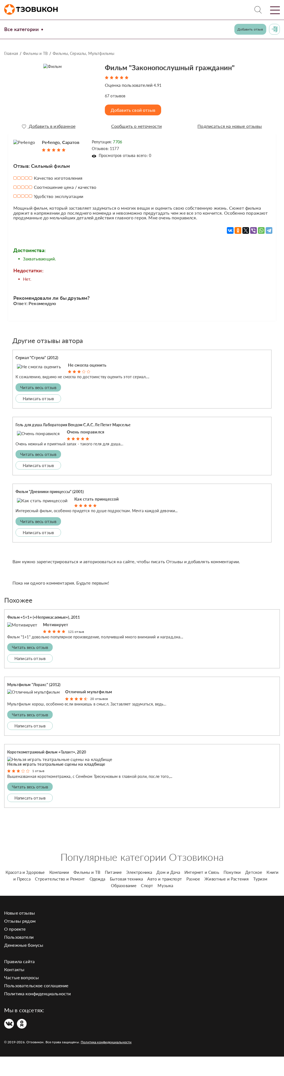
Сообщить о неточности (136, 126)
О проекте (15, 929)
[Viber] (253, 230)
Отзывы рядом (20, 920)
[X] (245, 230)
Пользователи (19, 937)
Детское (253, 872)
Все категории (21, 29)
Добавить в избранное (51, 126)
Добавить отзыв (250, 29)
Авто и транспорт (164, 878)
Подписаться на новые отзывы (229, 126)
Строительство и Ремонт (60, 878)
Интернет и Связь (201, 872)
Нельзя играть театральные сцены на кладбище (56, 764)
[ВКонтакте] (230, 230)
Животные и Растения (226, 878)
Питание (113, 872)
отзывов (115, 95)
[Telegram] (269, 230)
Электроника (139, 872)
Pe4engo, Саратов (60, 142)
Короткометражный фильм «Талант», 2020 (46, 752)
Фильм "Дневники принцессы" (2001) (50, 491)
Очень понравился (86, 431)
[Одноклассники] (238, 230)
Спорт (147, 885)
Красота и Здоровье (25, 872)
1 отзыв (38, 771)
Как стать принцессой (96, 498)
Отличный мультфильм (88, 691)
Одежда (97, 878)
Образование (124, 885)
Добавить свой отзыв (133, 110)
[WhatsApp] (261, 230)
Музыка (165, 885)
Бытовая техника (126, 878)
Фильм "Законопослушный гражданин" (170, 67)
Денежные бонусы (23, 945)
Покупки (232, 872)
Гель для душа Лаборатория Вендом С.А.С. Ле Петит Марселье (73, 424)
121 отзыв (76, 631)
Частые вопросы (21, 977)
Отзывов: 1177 (105, 148)
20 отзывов (99, 699)
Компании (59, 872)
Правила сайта (19, 961)
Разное (193, 878)
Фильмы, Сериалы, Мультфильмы (83, 53)
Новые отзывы (19, 912)
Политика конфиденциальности (37, 993)
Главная (11, 53)
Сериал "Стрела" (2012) (37, 357)
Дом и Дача (168, 872)
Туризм (260, 878)
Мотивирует (56, 624)
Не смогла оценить (87, 364)
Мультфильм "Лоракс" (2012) (33, 684)
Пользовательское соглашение (36, 985)
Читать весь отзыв (38, 387)
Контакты (14, 969)
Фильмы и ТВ (35, 53)
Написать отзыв (38, 398)
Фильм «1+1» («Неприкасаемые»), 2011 (43, 617)
